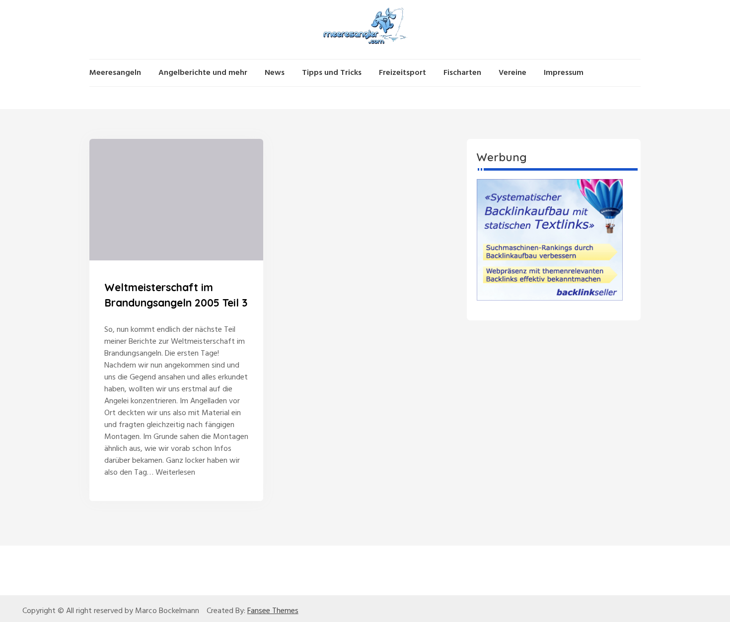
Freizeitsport (402, 72)
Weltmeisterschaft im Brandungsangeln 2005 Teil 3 (175, 295)
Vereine (512, 72)
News (275, 72)
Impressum (564, 72)
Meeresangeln (115, 72)
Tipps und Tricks (332, 72)
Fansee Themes (272, 611)
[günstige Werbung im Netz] (550, 239)
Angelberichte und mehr (202, 72)
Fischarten (462, 72)
